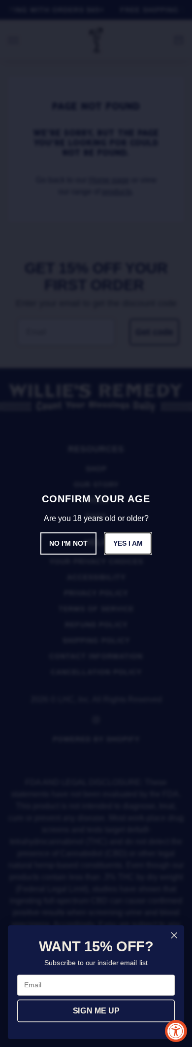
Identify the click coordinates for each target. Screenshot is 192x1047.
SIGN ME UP (96, 1011)
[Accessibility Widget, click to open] (176, 1031)
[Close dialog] (174, 935)
